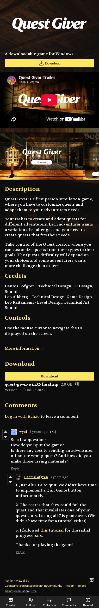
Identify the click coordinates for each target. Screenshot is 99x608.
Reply (15, 468)
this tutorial (52, 530)
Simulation (22, 591)
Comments (69, 605)
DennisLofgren (36, 477)
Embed (81, 585)
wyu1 (23, 432)
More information (22, 348)
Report (69, 585)
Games (9, 591)
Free (34, 591)
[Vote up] (5, 431)
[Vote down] (5, 437)
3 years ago (39, 432)
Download (53, 63)
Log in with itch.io (22, 416)
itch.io (9, 580)
